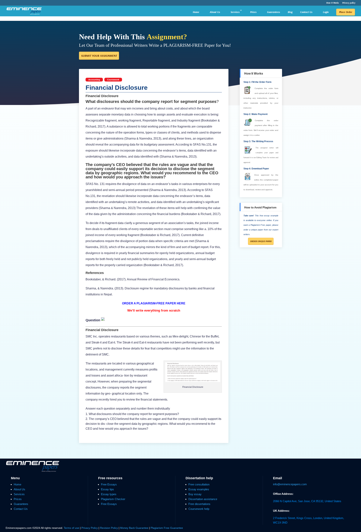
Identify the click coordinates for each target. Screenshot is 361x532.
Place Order (345, 12)
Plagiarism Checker (113, 499)
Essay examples (198, 489)
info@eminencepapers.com (290, 484)
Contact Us (306, 12)
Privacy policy (348, 3)
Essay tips (107, 489)
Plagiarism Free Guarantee (167, 527)
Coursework (113, 79)
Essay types (108, 494)
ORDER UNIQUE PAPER (261, 241)
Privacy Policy (90, 527)
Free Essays (109, 484)
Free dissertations (199, 504)
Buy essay (195, 494)
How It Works (332, 3)
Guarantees (273, 12)
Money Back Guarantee (134, 527)
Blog (290, 12)
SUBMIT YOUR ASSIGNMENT (99, 55)
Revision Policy (109, 527)
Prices (253, 12)
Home (196, 12)
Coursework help (198, 508)
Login (325, 12)
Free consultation (198, 484)
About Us (215, 12)
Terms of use (71, 527)
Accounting (94, 79)
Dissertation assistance (202, 499)
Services (235, 12)
